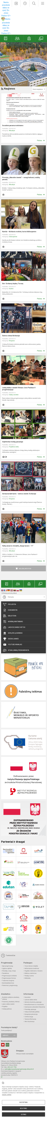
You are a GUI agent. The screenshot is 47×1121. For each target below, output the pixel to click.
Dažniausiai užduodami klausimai (35, 1007)
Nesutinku (23, 1108)
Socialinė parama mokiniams (12, 125)
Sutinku (23, 1114)
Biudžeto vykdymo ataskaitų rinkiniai (10, 998)
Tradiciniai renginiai (8, 980)
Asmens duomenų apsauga (33, 1002)
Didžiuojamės (13, 236)
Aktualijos (12, 130)
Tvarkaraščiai (10, 955)
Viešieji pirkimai (7, 1009)
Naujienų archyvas (25, 568)
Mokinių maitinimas (15, 621)
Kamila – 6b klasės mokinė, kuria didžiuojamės (19, 231)
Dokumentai (12, 610)
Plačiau (39, 140)
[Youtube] (3, 1044)
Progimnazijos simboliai (9, 976)
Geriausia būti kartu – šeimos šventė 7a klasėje (19, 494)
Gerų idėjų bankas (15, 633)
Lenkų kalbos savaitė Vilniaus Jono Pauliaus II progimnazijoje (18, 389)
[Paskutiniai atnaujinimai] (25, 3)
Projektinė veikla (14, 447)
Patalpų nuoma (29, 976)
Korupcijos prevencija (31, 1014)
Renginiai (12, 341)
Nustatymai (23, 1102)
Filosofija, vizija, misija (9, 971)
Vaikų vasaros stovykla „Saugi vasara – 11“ (17, 546)
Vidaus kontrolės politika (32, 1012)
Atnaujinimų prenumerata (18, 650)
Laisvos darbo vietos (16, 627)
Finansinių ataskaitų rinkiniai (10, 1001)
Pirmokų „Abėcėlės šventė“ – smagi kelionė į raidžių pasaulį (21, 178)
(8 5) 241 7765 (12, 1067)
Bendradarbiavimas (8, 983)
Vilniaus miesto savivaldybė (24, 1054)
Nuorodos (27, 997)
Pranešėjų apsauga (30, 1009)
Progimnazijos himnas (9, 978)
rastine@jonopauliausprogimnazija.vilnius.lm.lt (19, 1069)
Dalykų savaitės (13, 394)
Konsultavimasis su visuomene (34, 1004)
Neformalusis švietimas (32, 968)
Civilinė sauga (29, 1016)
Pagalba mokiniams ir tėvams (33, 971)
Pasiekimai (5, 973)
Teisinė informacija (30, 1019)
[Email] (7, 1044)
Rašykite (5, 1035)
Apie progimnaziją (7, 966)
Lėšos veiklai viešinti (8, 1004)
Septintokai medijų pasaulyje (12, 442)
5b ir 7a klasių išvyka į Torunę (12, 283)
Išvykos (11, 288)
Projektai (12, 604)
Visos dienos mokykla (31, 966)
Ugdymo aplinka (7, 968)
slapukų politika (6, 1095)
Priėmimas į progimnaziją (9, 985)
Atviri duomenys (29, 1021)
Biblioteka (12, 616)
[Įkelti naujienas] (16, 3)
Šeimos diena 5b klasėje (11, 336)
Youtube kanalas (15, 644)
